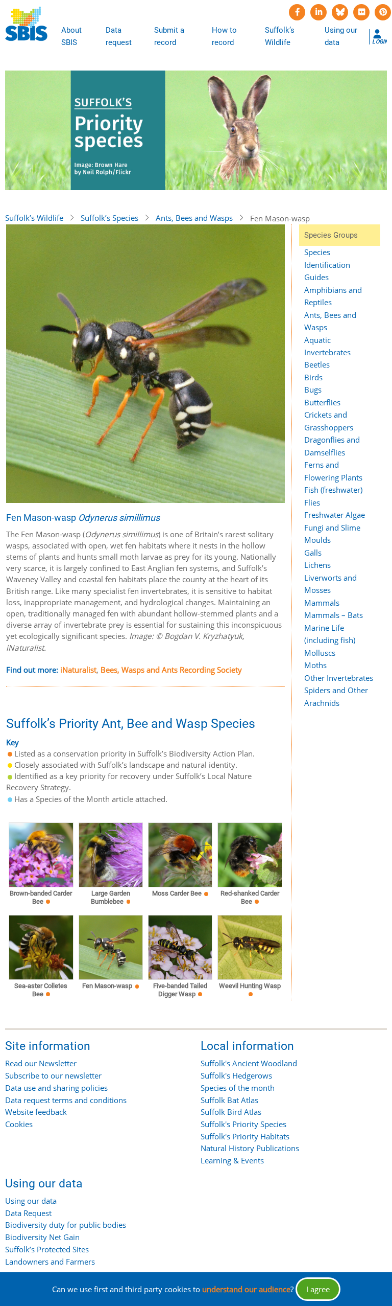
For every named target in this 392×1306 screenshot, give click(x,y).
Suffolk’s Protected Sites (47, 1249)
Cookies (19, 1124)
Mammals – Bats (333, 615)
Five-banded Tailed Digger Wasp (180, 990)
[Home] (26, 24)
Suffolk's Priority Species (243, 1124)
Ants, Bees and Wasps (194, 218)
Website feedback (36, 1112)
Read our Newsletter (41, 1063)
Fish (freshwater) (333, 490)
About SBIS (71, 36)
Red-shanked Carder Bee (249, 897)
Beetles (317, 364)
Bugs (313, 389)
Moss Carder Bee (177, 893)
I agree (318, 1289)
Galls (313, 552)
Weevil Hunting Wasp (250, 986)
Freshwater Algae (334, 515)
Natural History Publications (250, 1148)
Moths (315, 665)
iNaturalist (78, 670)
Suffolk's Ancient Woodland (249, 1063)
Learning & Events (232, 1160)
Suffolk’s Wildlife (280, 36)
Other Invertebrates (338, 678)
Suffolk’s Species (109, 218)
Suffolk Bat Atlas (229, 1100)
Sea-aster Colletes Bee (40, 990)
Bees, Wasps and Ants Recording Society (171, 670)
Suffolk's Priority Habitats (245, 1136)
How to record (224, 36)
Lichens (317, 565)
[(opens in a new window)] (297, 12)
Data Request (28, 1213)
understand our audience (246, 1289)
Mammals (321, 603)
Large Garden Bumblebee (110, 897)
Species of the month (238, 1088)
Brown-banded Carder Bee (41, 897)
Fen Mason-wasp (107, 986)
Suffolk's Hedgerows (236, 1075)
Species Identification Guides (327, 264)
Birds (313, 377)
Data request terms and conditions (66, 1100)
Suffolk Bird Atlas (231, 1112)
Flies (312, 502)
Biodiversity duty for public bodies (65, 1225)
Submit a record (169, 36)
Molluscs (319, 653)
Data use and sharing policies (56, 1088)
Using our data (341, 36)
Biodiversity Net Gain (42, 1237)
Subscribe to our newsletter (53, 1075)
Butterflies (322, 402)
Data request (119, 36)
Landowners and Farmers (50, 1261)
